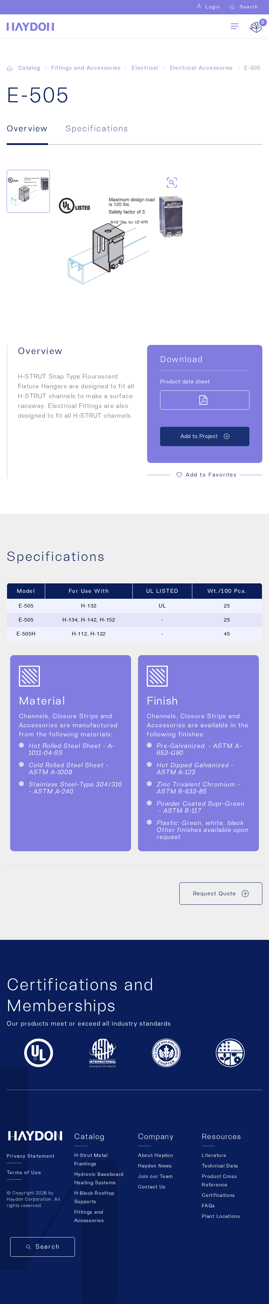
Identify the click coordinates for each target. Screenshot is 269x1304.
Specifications (96, 129)
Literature (214, 1155)
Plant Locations (221, 1216)
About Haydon (155, 1155)
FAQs (208, 1206)
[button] (204, 475)
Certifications (218, 1195)
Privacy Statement (31, 1156)
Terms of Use (24, 1172)
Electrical (145, 68)
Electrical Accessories (201, 68)
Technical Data (220, 1166)
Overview (27, 129)
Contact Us (152, 1187)
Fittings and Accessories (85, 68)
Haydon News (155, 1166)
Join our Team (155, 1176)
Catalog (29, 68)
